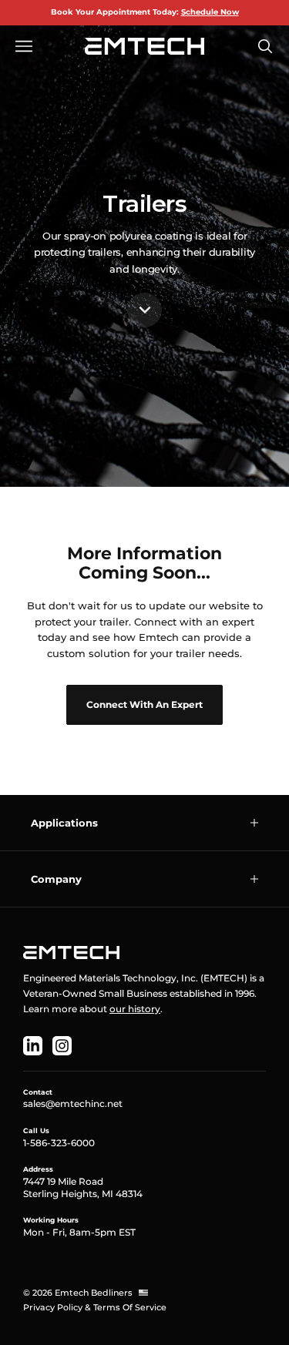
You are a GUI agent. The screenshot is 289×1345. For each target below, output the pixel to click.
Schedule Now (210, 12)
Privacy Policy (52, 1307)
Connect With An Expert (144, 704)
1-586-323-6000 (59, 1143)
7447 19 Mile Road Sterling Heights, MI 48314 (83, 1187)
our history (134, 1009)
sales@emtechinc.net (73, 1103)
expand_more (144, 309)
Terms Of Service (129, 1307)
